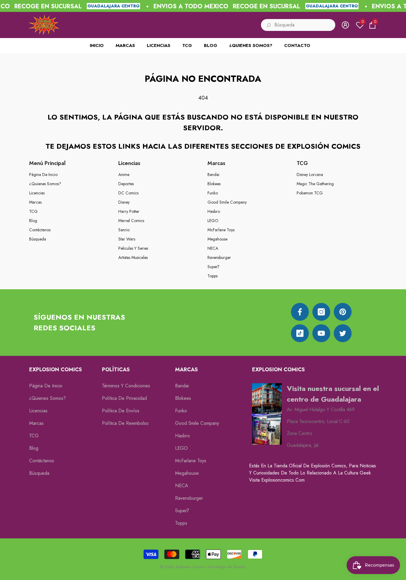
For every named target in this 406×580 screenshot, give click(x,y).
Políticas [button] (116, 369)
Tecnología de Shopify (226, 567)
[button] (372, 25)
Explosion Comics (190, 567)
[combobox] (304, 25)
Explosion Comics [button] (55, 369)
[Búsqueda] (298, 25)
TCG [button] (302, 163)
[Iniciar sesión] (345, 25)
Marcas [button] (216, 163)
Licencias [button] (129, 163)
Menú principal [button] (47, 163)
